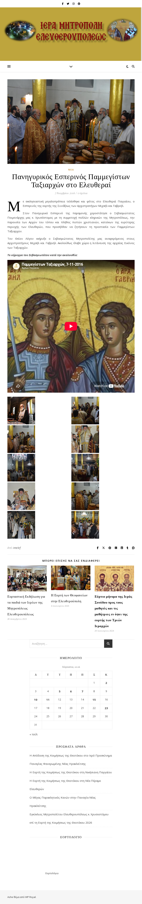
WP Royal (30, 897)
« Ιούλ (34, 734)
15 (94, 699)
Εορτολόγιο (52, 873)
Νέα (71, 169)
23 (106, 708)
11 (48, 699)
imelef (17, 548)
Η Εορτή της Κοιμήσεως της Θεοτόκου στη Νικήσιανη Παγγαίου (71, 772)
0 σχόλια (82, 193)
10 (35, 699)
